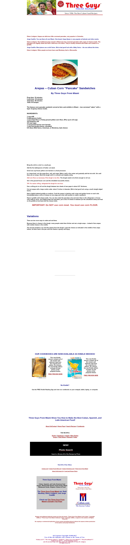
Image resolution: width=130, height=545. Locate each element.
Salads (67, 435)
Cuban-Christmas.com (68, 468)
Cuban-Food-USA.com (55, 468)
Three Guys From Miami (81, 468)
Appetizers (60, 435)
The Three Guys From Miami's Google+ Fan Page (53, 500)
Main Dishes (74, 435)
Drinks (54, 435)
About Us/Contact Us (58, 471)
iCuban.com (45, 468)
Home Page (61, 426)
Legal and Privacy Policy (70, 471)
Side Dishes (62, 437)
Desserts (69, 437)
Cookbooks (80, 426)
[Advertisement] (65, 26)
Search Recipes (71, 426)
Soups (55, 437)
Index (75, 437)
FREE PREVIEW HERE (55, 374)
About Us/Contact (51, 426)
